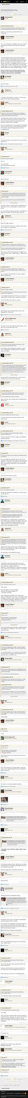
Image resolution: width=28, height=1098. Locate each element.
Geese (6, 776)
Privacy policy (18, 1093)
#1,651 (26, 22)
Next (20, 14)
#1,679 (26, 609)
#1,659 (26, 176)
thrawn (7, 132)
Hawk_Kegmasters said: (7, 25)
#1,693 (26, 917)
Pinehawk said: (5, 537)
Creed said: (4, 453)
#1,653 (26, 55)
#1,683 (26, 725)
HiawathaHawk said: (6, 837)
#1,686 (26, 781)
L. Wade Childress (9, 36)
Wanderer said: (5, 266)
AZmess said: (4, 1069)
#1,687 (26, 795)
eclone (3, 11)
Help (23, 1093)
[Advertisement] (14, 7)
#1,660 (26, 187)
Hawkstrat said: (5, 287)
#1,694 (26, 939)
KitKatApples (8, 790)
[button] (1, 1)
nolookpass (8, 354)
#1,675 (26, 505)
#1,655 (26, 95)
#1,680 (26, 641)
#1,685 (26, 765)
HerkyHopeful (8, 17)
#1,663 (26, 263)
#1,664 (26, 284)
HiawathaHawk (9, 808)
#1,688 (26, 813)
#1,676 (26, 533)
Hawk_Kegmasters (10, 737)
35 (17, 14)
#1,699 (26, 1041)
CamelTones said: (5, 958)
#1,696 (26, 986)
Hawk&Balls (8, 76)
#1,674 (26, 484)
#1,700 (26, 1054)
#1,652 (26, 41)
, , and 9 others (12, 314)
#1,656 (26, 107)
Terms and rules (10, 1093)
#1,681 (26, 663)
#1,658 (26, 152)
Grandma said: (5, 156)
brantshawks (8, 171)
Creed (6, 422)
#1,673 (26, 473)
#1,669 (26, 387)
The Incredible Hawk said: (7, 342)
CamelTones (8, 934)
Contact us (3, 1093)
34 (14, 14)
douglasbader (8, 658)
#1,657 (26, 137)
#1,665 (26, 308)
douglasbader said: (6, 684)
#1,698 (26, 1030)
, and (10, 86)
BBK (6, 147)
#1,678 (26, 578)
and (7, 229)
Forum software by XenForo (10, 1095)
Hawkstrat (8, 90)
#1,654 (26, 81)
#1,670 (26, 409)
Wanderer (7, 233)
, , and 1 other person (14, 440)
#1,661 (26, 221)
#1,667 (26, 338)
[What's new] (26, 1)
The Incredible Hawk (10, 318)
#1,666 (26, 323)
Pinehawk (7, 500)
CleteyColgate (9, 981)
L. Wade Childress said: (7, 111)
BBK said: (4, 728)
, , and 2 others (12, 143)
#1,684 (26, 742)
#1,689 (26, 834)
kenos (6, 828)
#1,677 (26, 561)
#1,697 (26, 1004)
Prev (8, 14)
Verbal (6, 404)
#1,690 (26, 861)
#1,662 (26, 238)
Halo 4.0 (4, 1091)
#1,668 (26, 359)
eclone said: (4, 191)
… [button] (12, 14)
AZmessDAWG (8, 1025)
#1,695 (26, 954)
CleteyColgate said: (6, 1008)
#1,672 (26, 449)
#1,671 (26, 427)
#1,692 (26, 893)
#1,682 (26, 706)
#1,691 (26, 878)
